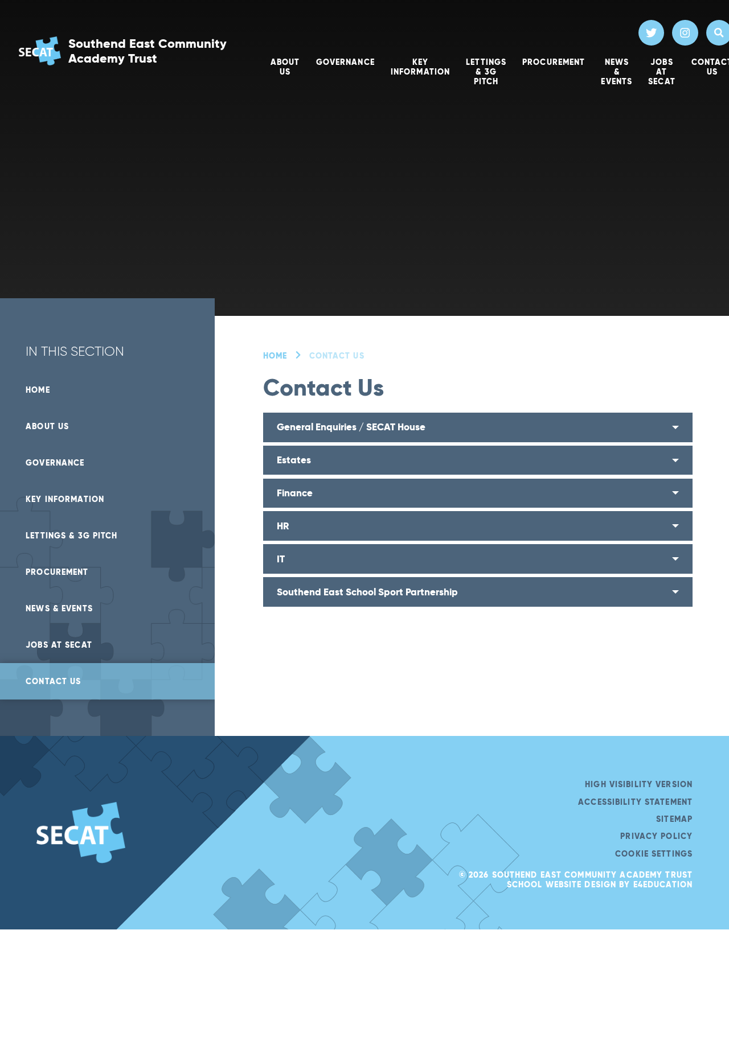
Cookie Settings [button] (654, 854)
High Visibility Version (639, 784)
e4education (663, 884)
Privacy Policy (656, 836)
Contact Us (336, 356)
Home (275, 356)
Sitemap (674, 819)
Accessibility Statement (635, 802)
